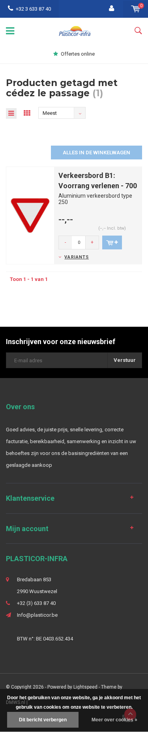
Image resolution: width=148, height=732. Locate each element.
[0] (135, 9)
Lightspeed (85, 687)
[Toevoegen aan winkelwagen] (112, 242)
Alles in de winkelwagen (96, 152)
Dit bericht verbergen (43, 720)
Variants (76, 257)
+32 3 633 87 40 (33, 9)
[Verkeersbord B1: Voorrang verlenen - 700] (30, 215)
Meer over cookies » (114, 720)
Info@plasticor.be (37, 615)
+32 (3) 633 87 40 (36, 603)
